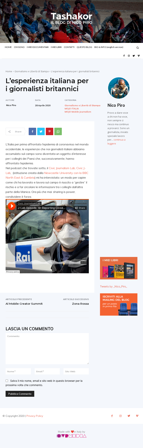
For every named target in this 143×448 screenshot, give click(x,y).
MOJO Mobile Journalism (78, 112)
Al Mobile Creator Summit (24, 303)
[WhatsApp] (58, 131)
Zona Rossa (80, 303)
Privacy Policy (34, 416)
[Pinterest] (49, 131)
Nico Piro (11, 105)
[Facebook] (123, 55)
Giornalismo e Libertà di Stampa (32, 71)
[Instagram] (128, 55)
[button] (137, 47)
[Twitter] (133, 55)
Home (9, 71)
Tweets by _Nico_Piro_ (113, 286)
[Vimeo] (138, 55)
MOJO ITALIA (72, 108)
